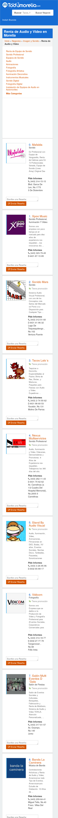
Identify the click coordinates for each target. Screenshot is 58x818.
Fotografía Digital (14, 83)
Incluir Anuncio (9, 19)
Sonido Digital (12, 80)
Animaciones (12, 64)
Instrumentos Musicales (17, 77)
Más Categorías (14, 93)
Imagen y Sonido (31, 40)
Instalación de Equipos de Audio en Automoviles (22, 88)
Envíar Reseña (17, 203)
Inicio (7, 40)
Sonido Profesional (15, 54)
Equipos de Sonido (15, 57)
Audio (8, 60)
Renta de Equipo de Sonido (19, 51)
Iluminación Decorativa (17, 74)
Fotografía (11, 67)
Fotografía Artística (15, 70)
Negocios (16, 40)
